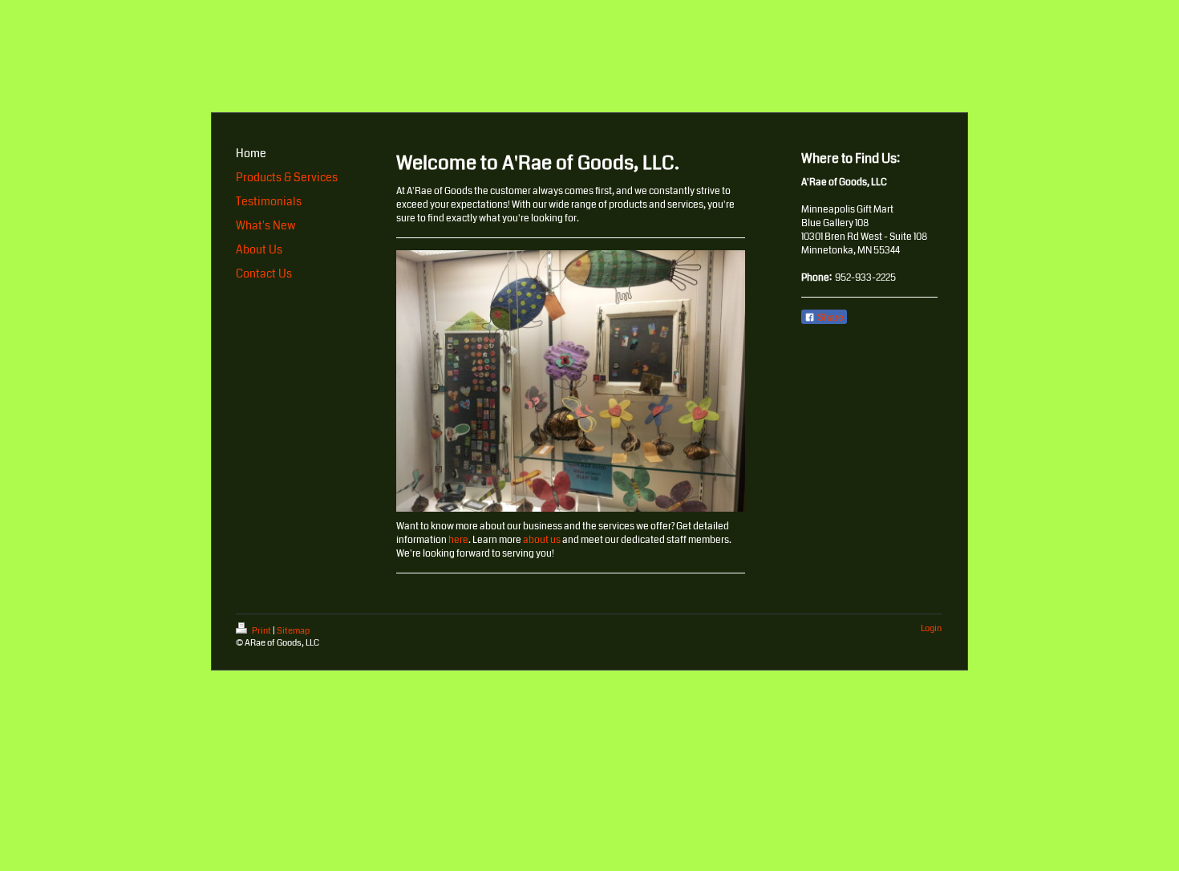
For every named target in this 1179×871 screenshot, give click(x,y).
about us (542, 540)
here (458, 540)
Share (829, 317)
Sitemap (293, 631)
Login (931, 628)
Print (261, 631)
